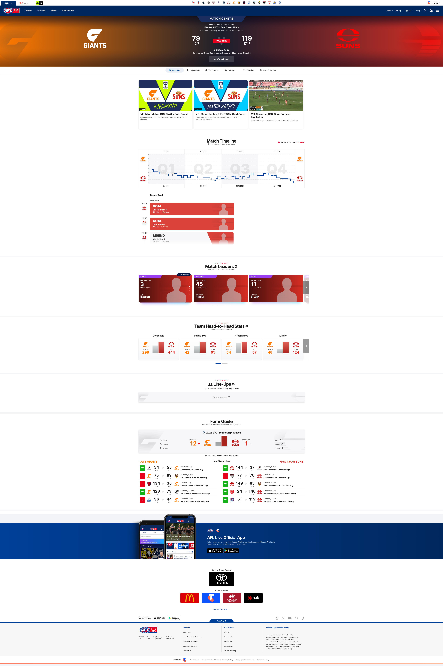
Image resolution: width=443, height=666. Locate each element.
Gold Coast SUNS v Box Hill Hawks (277, 485)
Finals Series (68, 10)
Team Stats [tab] (213, 70)
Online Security (263, 660)
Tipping (408, 11)
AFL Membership (230, 651)
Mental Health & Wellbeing (192, 637)
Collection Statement (170, 638)
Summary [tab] (176, 70)
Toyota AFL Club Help (190, 641)
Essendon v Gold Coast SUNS (275, 477)
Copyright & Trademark (245, 660)
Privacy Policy (159, 638)
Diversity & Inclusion (190, 646)
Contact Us (187, 651)
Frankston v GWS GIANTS (191, 470)
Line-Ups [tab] (231, 70)
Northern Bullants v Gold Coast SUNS (278, 493)
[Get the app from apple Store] (215, 550)
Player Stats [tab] (195, 70)
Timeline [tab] (250, 70)
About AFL (186, 632)
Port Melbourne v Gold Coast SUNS (277, 501)
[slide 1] (218, 363)
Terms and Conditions (210, 660)
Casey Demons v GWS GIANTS (193, 485)
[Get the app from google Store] (231, 550)
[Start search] (425, 10)
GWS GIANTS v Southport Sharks (194, 493)
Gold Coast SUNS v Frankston (275, 470)
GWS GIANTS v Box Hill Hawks (193, 477)
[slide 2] (225, 363)
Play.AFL (227, 632)
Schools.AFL (228, 646)
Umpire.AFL (228, 641)
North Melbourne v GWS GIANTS (194, 501)
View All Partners (220, 609)
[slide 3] (228, 306)
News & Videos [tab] (269, 70)
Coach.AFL (228, 637)
